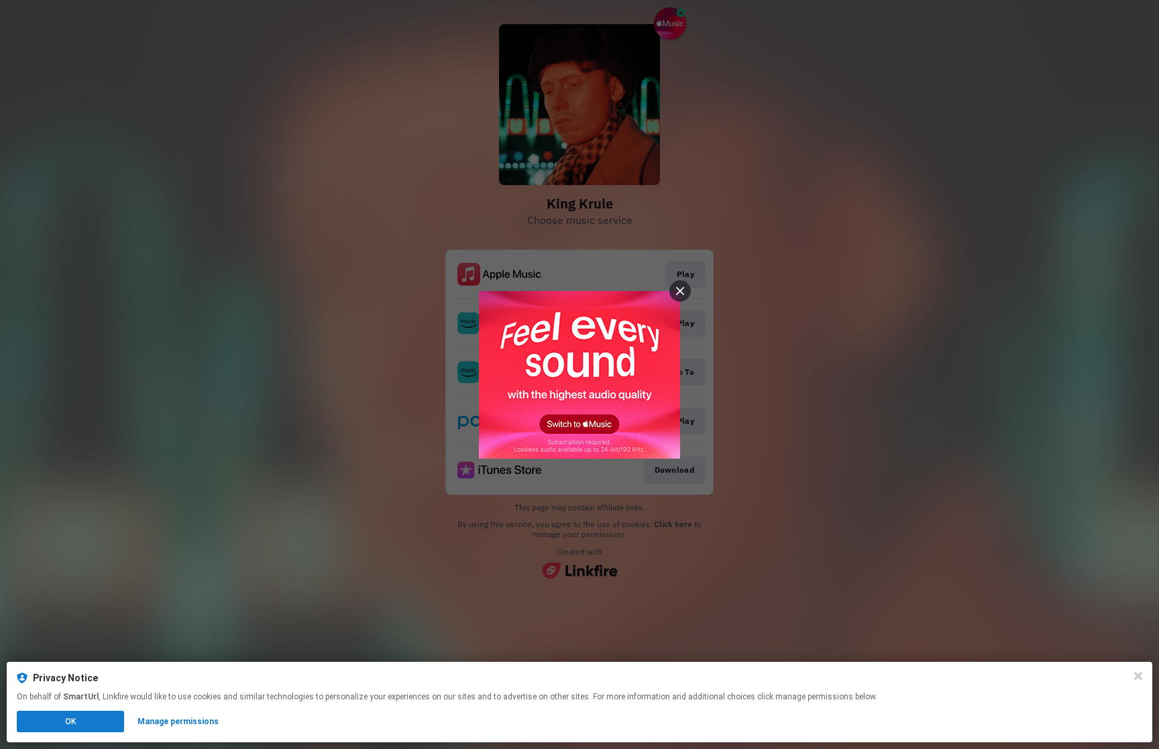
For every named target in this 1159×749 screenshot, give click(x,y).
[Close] (1138, 676)
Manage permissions (178, 721)
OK (70, 721)
